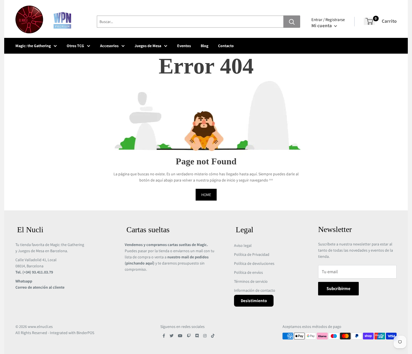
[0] (369, 21)
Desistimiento (254, 300)
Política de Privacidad (251, 254)
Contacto (226, 45)
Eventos (184, 45)
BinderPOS (85, 332)
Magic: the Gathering (33, 45)
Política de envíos (248, 272)
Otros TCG (75, 45)
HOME (206, 194)
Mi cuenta (322, 25)
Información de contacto (254, 290)
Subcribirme (338, 288)
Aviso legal (243, 245)
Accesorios (109, 45)
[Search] (291, 21)
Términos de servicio (251, 281)
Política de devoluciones (254, 263)
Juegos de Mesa (148, 45)
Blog (204, 45)
